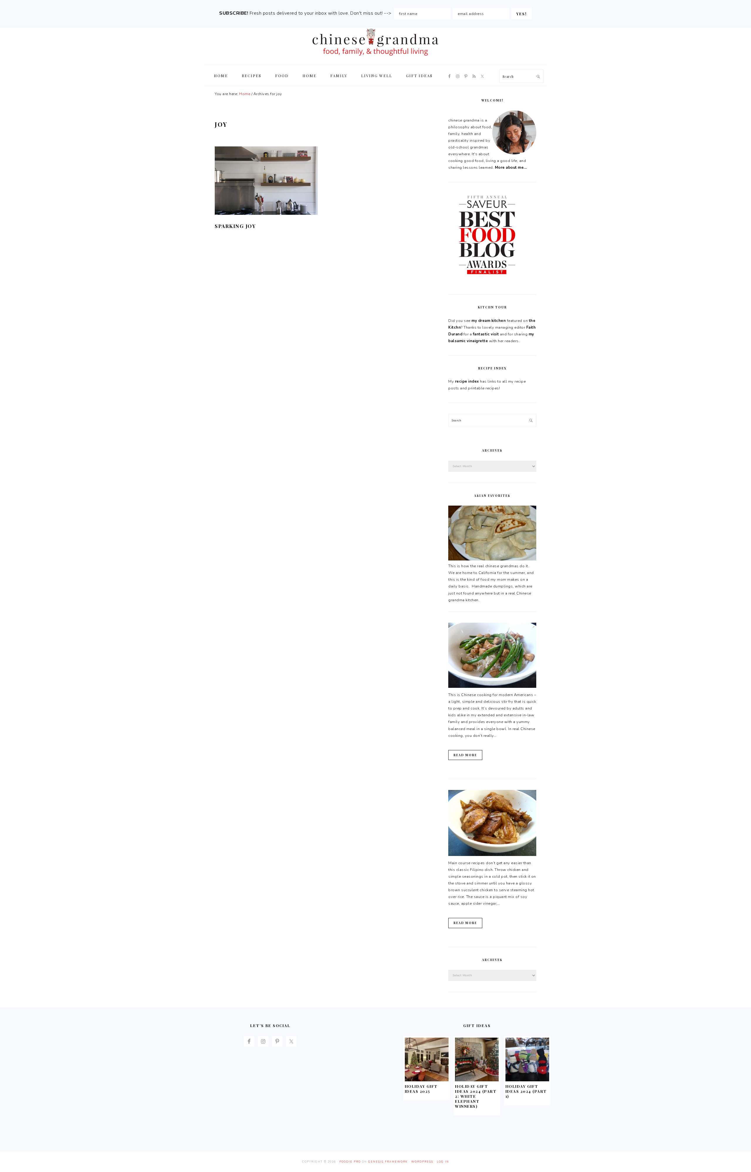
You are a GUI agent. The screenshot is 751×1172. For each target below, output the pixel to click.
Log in (443, 1161)
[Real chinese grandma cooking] (492, 559)
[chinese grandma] (375, 57)
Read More (465, 755)
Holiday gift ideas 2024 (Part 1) (526, 1091)
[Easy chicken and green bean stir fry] (492, 686)
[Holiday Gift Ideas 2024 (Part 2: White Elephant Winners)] (477, 1080)
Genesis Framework (388, 1161)
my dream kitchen (488, 320)
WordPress (422, 1161)
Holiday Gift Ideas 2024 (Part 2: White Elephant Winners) (475, 1096)
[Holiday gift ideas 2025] (427, 1080)
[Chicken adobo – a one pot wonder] (492, 854)
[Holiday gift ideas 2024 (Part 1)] (527, 1080)
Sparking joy (235, 226)
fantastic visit (486, 334)
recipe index (467, 381)
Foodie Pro (350, 1161)
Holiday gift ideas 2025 (421, 1089)
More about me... (511, 167)
